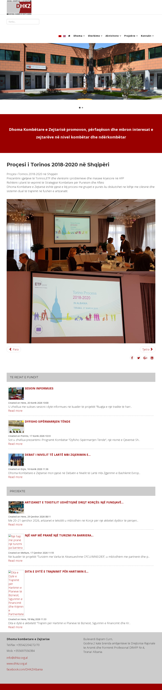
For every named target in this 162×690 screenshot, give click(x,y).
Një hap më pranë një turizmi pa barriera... (59, 535)
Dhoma (78, 35)
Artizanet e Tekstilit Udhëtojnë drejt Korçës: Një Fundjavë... (74, 502)
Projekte (129, 35)
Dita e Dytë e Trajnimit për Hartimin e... (56, 571)
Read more (15, 410)
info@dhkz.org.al (17, 658)
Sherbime (94, 35)
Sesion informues (39, 388)
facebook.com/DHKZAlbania (25, 669)
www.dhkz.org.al (17, 663)
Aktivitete (112, 35)
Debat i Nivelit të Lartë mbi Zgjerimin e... (58, 455)
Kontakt (146, 35)
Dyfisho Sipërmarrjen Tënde (47, 421)
